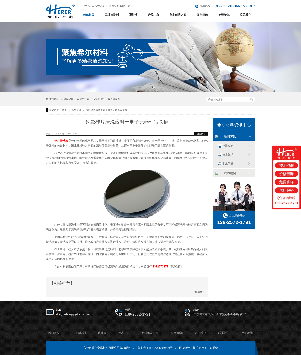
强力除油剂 (114, 99)
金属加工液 (83, 99)
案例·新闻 (177, 332)
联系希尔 (245, 14)
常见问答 (227, 163)
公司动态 (227, 146)
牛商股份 (212, 347)
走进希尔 (224, 14)
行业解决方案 (178, 14)
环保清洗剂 (98, 99)
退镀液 (133, 14)
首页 (65, 110)
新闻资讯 (76, 110)
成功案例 (230, 173)
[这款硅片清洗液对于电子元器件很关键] (60, 11)
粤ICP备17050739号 (161, 347)
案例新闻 (202, 14)
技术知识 (227, 154)
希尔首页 (88, 14)
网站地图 (247, 332)
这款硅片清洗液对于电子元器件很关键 (106, 110)
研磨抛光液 (67, 99)
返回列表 (201, 133)
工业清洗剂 (112, 14)
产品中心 (153, 14)
